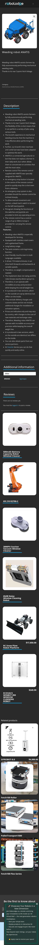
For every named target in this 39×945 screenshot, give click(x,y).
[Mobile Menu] (33, 4)
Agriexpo (23, 379)
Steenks (10, 347)
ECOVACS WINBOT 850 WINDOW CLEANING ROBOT (9, 697)
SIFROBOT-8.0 (8, 759)
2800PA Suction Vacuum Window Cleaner (11, 549)
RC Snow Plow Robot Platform (11, 647)
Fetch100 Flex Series (11, 874)
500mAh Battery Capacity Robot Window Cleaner (11, 454)
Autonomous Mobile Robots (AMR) (13, 87)
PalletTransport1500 (11, 836)
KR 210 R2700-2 (10, 501)
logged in (15, 405)
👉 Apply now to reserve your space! (21, 939)
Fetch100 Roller (9, 798)
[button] (34, 16)
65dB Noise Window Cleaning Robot (12, 598)
